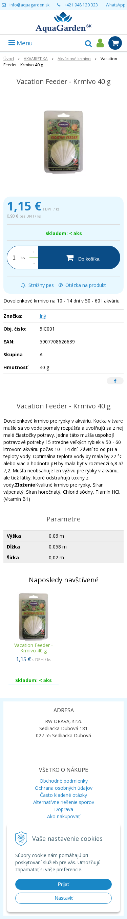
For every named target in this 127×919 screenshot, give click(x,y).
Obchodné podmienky (64, 781)
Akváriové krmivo (74, 59)
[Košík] (115, 43)
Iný (43, 316)
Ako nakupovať (63, 816)
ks (23, 258)
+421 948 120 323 (81, 5)
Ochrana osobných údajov (63, 788)
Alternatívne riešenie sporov (63, 802)
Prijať (63, 884)
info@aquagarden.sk (29, 5)
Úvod (8, 59)
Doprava (63, 809)
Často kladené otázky (63, 795)
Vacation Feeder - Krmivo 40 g (33, 648)
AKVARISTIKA (36, 59)
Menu (24, 43)
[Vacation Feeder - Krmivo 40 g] (63, 142)
